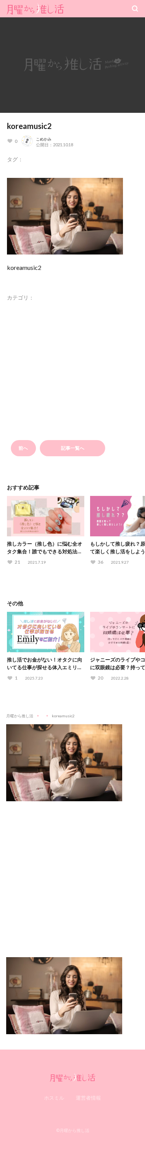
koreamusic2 (29, 126)
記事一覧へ (72, 448)
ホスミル (54, 1098)
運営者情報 (88, 1098)
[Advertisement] (72, 873)
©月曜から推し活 (72, 1130)
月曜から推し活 (19, 715)
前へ (23, 448)
